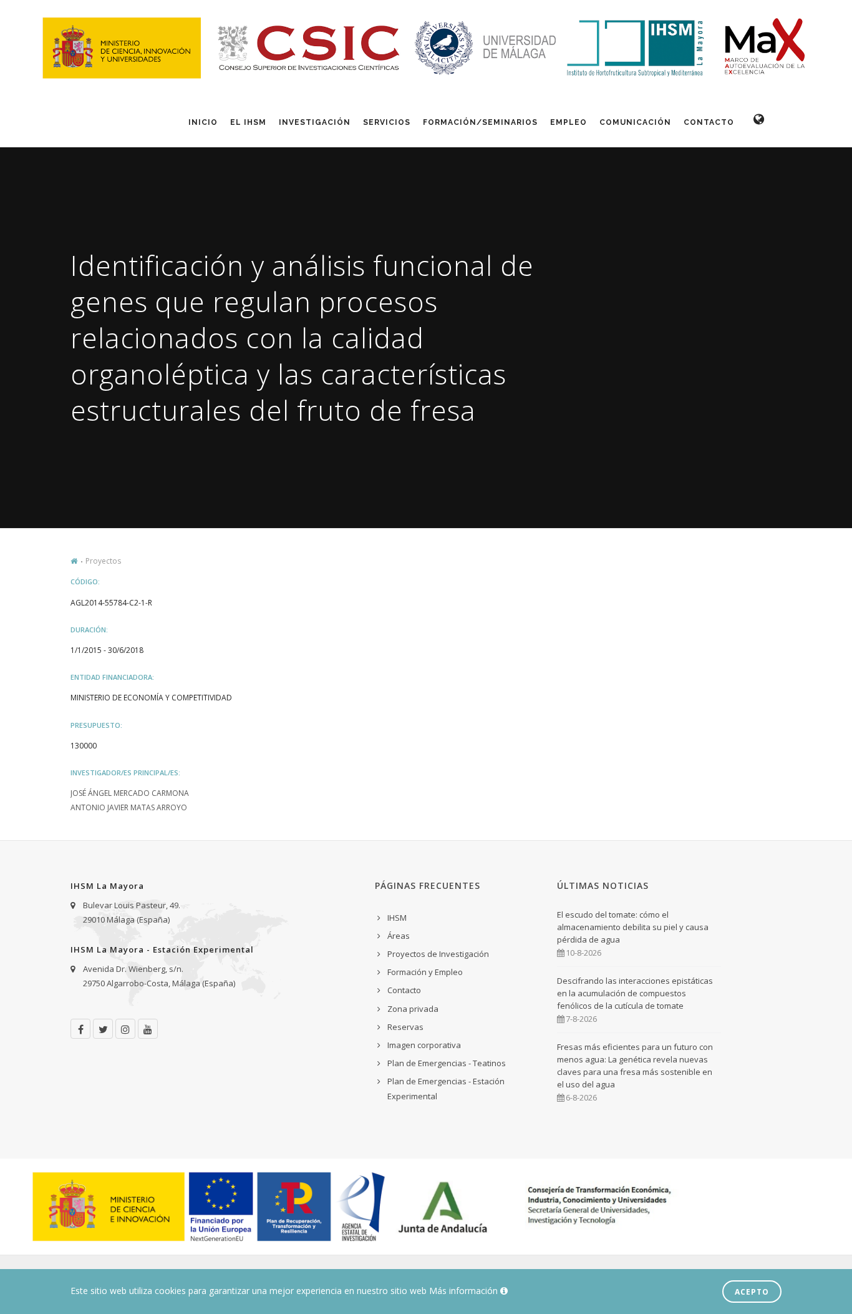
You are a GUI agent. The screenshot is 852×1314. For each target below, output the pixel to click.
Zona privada (412, 1008)
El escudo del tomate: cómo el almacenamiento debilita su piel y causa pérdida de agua (633, 927)
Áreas (398, 935)
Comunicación (635, 122)
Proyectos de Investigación (438, 953)
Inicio (203, 122)
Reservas (405, 1026)
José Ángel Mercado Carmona (129, 793)
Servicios (386, 122)
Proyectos (103, 561)
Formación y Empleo (425, 972)
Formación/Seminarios (480, 122)
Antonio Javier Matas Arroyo (128, 807)
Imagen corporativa (424, 1045)
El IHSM (248, 122)
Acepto (752, 1292)
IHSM (397, 917)
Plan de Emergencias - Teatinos (446, 1063)
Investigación (315, 122)
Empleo (568, 122)
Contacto (709, 122)
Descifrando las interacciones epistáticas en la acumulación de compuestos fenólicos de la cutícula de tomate (635, 993)
